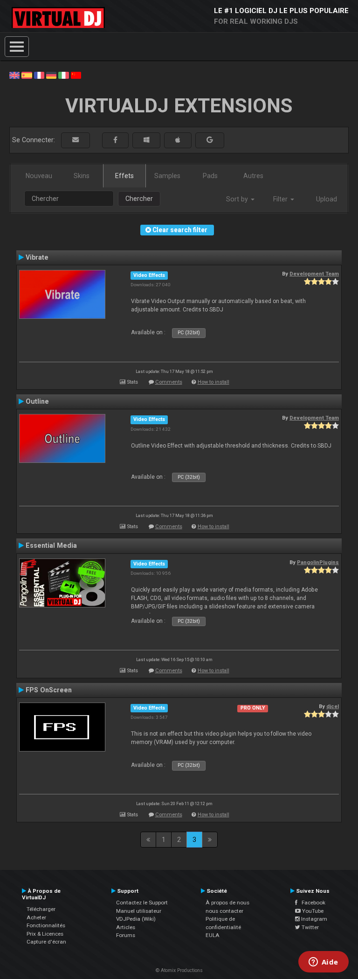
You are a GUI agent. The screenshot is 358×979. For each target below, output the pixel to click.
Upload (326, 199)
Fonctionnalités (46, 925)
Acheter (36, 917)
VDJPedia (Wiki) (136, 919)
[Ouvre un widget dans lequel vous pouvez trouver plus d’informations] (323, 962)
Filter (281, 199)
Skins (82, 175)
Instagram (313, 919)
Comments (168, 382)
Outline (37, 401)
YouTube (312, 911)
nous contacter (224, 911)
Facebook (311, 902)
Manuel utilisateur (138, 911)
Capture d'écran (46, 941)
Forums (125, 935)
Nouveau (39, 175)
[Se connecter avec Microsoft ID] (146, 140)
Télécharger (41, 909)
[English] (14, 74)
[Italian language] (63, 74)
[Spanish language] (26, 74)
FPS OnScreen (49, 690)
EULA (213, 935)
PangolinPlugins (318, 562)
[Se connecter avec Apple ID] (178, 140)
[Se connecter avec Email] (75, 140)
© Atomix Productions (179, 970)
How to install (213, 382)
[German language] (51, 74)
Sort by (238, 199)
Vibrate (37, 257)
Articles (125, 927)
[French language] (39, 74)
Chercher (139, 198)
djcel (332, 706)
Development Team (314, 273)
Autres (253, 175)
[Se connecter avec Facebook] (115, 140)
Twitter (309, 927)
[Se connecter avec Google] (209, 140)
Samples (167, 175)
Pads (210, 175)
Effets (124, 175)
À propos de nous (227, 902)
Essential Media (51, 545)
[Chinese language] (76, 74)
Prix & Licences (45, 934)
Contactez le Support (142, 902)
